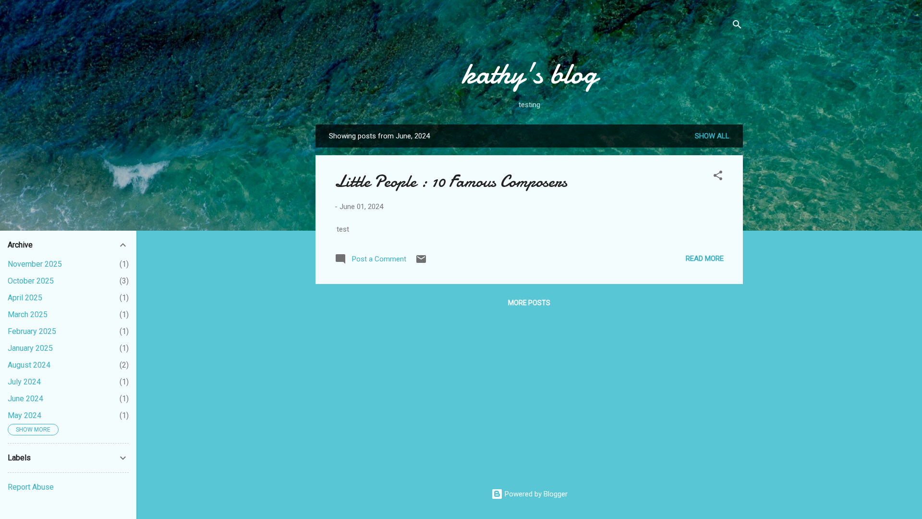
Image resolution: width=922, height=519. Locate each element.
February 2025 (32, 331)
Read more (705, 258)
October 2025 (31, 280)
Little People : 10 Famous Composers (451, 181)
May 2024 (24, 415)
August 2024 (29, 365)
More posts (529, 303)
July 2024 (24, 381)
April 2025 (25, 297)
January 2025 (30, 348)
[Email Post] (421, 262)
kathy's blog (529, 73)
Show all (712, 136)
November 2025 (35, 264)
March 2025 (28, 314)
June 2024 (25, 398)
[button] (718, 177)
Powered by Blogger (535, 494)
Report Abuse (31, 487)
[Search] (737, 26)
